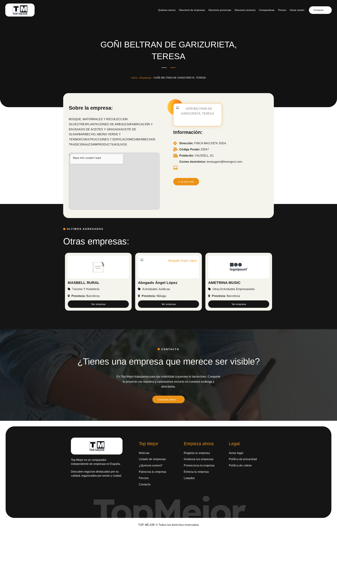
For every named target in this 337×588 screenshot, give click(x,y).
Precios (282, 10)
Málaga (161, 295)
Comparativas (267, 10)
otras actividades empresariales (234, 289)
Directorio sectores (245, 10)
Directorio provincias (220, 10)
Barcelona (93, 295)
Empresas (145, 77)
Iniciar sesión (297, 10)
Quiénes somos (167, 10)
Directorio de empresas (192, 10)
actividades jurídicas (156, 289)
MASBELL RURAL (84, 283)
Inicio (134, 77)
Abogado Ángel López (157, 283)
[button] (186, 181)
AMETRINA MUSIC (224, 283)
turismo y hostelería (85, 289)
